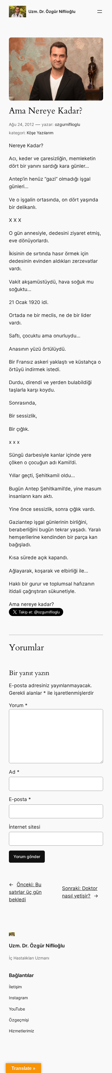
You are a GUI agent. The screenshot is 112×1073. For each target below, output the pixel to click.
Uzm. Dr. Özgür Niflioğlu (52, 11)
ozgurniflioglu (67, 124)
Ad (14, 772)
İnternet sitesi (24, 827)
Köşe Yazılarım (40, 132)
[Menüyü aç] (99, 11)
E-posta (20, 799)
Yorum (18, 705)
